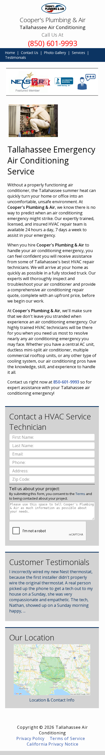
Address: (20, 471)
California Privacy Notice (52, 744)
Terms (80, 493)
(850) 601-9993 (52, 43)
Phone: (19, 462)
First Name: (23, 437)
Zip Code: (21, 479)
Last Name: (23, 445)
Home (10, 52)
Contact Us (29, 52)
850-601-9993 (66, 382)
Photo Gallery (55, 52)
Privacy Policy (30, 738)
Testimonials (15, 57)
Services (78, 52)
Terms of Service (67, 738)
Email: (18, 454)
